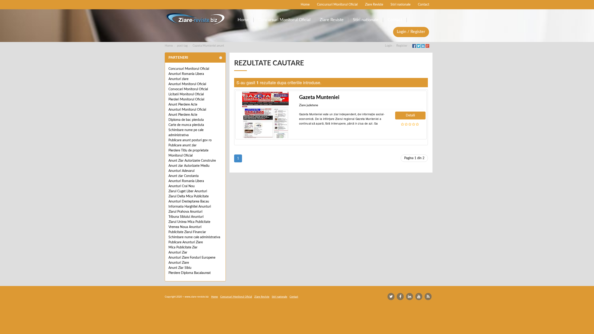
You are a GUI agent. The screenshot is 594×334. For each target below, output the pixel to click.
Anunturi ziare (178, 79)
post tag (182, 45)
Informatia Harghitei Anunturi (189, 206)
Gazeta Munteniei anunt (208, 45)
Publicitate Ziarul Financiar (187, 232)
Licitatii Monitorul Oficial (186, 94)
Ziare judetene (308, 105)
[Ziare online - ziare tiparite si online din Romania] (195, 19)
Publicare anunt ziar (182, 145)
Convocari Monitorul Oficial (188, 89)
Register (401, 45)
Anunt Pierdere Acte (182, 104)
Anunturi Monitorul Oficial (187, 84)
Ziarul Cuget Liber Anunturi (187, 191)
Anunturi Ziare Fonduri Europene (191, 257)
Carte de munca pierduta (186, 125)
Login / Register (411, 32)
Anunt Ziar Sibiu (179, 268)
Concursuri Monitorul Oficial (188, 69)
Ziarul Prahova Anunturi (185, 211)
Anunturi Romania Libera (186, 74)
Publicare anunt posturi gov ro (190, 140)
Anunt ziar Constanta (183, 176)
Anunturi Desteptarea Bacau (188, 201)
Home (169, 45)
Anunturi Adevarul (181, 171)
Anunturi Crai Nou (181, 186)
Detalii (410, 115)
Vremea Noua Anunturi (184, 227)
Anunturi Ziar (177, 252)
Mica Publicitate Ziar (182, 247)
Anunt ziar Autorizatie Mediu (189, 165)
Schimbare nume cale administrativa (194, 237)
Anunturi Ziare (178, 262)
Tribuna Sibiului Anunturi (185, 216)
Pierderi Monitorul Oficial (186, 99)
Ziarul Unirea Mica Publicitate (189, 222)
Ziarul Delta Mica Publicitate (188, 196)
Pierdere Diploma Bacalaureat (189, 273)
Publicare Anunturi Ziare (185, 242)
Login (388, 45)
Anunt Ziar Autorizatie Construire (192, 160)
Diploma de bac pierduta (186, 120)
